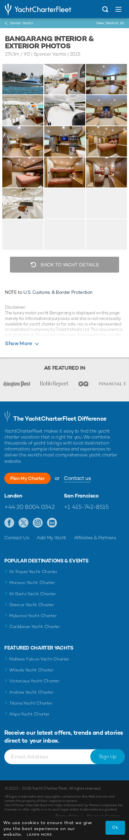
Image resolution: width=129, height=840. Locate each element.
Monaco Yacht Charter (32, 582)
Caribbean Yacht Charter (34, 626)
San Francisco (81, 496)
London (13, 496)
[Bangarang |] (64, 79)
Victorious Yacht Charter (34, 681)
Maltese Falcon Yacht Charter (39, 659)
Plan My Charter (27, 478)
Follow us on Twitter (24, 523)
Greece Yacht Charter (31, 604)
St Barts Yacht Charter (32, 594)
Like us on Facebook (9, 523)
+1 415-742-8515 (86, 506)
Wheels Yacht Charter (31, 670)
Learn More (39, 834)
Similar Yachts (21, 23)
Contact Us (16, 538)
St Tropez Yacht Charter (33, 571)
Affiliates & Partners (95, 538)
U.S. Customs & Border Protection (58, 292)
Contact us (77, 478)
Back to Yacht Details (69, 265)
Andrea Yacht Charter (31, 692)
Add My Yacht (51, 538)
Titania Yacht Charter (30, 703)
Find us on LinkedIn (52, 523)
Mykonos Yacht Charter (33, 615)
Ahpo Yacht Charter (29, 714)
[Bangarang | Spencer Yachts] (23, 79)
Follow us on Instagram (38, 523)
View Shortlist (110, 23)
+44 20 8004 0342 (29, 506)
